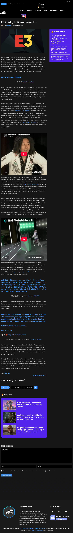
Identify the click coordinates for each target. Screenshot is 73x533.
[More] (35, 387)
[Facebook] (64, 2)
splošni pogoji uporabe (26, 528)
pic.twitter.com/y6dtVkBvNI (11, 77)
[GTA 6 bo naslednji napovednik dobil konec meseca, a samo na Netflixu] (9, 405)
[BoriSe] (2, 25)
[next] (34, 4)
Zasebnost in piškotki (39, 528)
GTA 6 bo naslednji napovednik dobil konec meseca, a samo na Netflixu (29, 404)
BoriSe (9, 25)
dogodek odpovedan (29, 122)
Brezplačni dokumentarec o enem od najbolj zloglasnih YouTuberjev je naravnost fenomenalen (30, 430)
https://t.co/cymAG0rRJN (17, 335)
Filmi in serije (54, 52)
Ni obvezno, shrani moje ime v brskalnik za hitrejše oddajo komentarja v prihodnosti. (29, 471)
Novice (52, 41)
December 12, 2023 (28, 82)
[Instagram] (67, 2)
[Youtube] (70, 2)
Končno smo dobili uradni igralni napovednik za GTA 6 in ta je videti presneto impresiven (30, 417)
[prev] (31, 4)
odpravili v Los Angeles (22, 111)
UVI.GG (42, 7)
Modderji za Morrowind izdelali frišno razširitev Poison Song (59, 57)
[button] (71, 11)
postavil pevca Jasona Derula (23, 272)
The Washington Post (31, 184)
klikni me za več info (37, 530)
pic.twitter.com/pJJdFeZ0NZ (16, 291)
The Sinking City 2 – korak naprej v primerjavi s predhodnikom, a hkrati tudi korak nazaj (59, 37)
